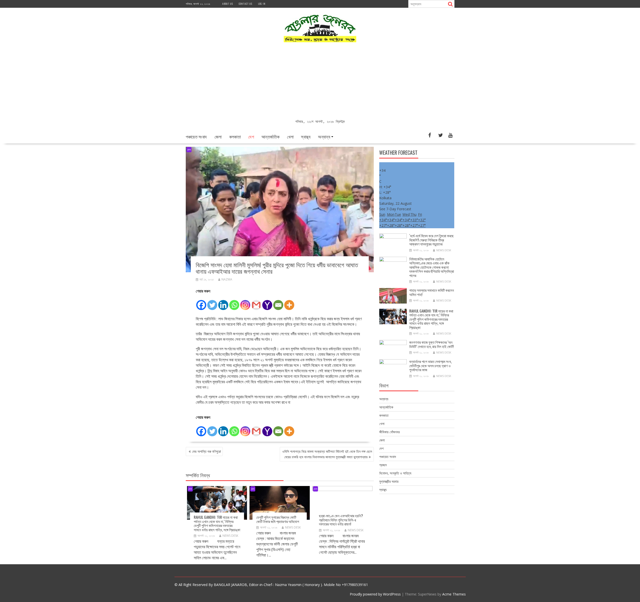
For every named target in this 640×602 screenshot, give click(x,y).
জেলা (218, 136)
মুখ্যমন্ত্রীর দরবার (388, 481)
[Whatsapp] (234, 302)
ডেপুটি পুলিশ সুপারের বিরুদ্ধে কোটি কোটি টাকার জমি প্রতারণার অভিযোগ (277, 519)
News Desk (230, 536)
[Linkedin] (223, 302)
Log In (262, 4)
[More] (289, 302)
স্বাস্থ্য (305, 136)
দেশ (251, 136)
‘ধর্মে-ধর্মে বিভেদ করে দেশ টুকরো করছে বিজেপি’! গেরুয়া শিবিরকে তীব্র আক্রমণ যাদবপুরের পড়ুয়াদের (431, 239)
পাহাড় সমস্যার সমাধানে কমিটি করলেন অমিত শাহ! (431, 292)
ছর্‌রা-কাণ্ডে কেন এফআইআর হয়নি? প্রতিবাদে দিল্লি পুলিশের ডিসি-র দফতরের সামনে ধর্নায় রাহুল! (341, 519)
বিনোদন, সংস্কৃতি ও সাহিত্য (395, 473)
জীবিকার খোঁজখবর (389, 432)
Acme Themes (454, 594)
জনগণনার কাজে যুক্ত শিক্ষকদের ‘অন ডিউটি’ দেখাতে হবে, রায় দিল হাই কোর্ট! (431, 344)
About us (227, 4)
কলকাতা (235, 136)
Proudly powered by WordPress (375, 594)
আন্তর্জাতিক (271, 136)
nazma (227, 279)
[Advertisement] (320, 81)
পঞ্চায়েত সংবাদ (196, 136)
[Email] (278, 302)
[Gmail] (256, 302)
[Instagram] (245, 302)
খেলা (290, 136)
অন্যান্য (324, 136)
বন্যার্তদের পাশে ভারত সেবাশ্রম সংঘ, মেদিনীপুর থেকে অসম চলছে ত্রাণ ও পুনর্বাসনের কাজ (430, 365)
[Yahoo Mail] (267, 302)
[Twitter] (212, 302)
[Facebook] (201, 302)
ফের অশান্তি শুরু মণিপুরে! (206, 451)
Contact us (245, 4)
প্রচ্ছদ (383, 464)
